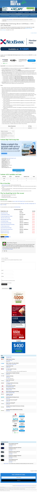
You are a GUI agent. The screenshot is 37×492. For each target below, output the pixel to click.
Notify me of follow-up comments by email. (8, 280)
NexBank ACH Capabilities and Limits (7, 133)
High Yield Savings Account (11, 158)
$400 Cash (8, 381)
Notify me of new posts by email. (6, 282)
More (10, 236)
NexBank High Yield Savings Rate (6, 132)
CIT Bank (4, 204)
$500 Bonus (8, 377)
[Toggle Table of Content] (13, 131)
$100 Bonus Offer (9, 389)
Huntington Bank (31, 203)
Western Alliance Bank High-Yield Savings (7, 224)
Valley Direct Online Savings (5, 217)
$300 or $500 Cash (9, 395)
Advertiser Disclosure (28, 28)
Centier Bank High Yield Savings (6, 222)
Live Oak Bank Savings (4, 221)
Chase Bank (27, 203)
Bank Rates (5, 238)
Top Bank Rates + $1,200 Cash (11, 364)
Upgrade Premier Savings (5, 232)
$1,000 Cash (8, 407)
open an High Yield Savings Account (19, 201)
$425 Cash (8, 398)
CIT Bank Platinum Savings (5, 214)
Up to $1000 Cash (9, 384)
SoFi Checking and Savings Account (6, 229)
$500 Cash (8, 374)
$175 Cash (8, 404)
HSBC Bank (22, 203)
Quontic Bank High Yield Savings (6, 227)
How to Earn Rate (4, 134)
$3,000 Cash (8, 367)
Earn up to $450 (8, 370)
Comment (3, 261)
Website (2, 276)
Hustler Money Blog (18, 3)
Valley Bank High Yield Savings (6, 219)
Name (2, 270)
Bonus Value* (6, 463)
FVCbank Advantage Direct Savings (6, 216)
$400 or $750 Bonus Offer (10, 392)
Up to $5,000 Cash (9, 360)
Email (2, 273)
